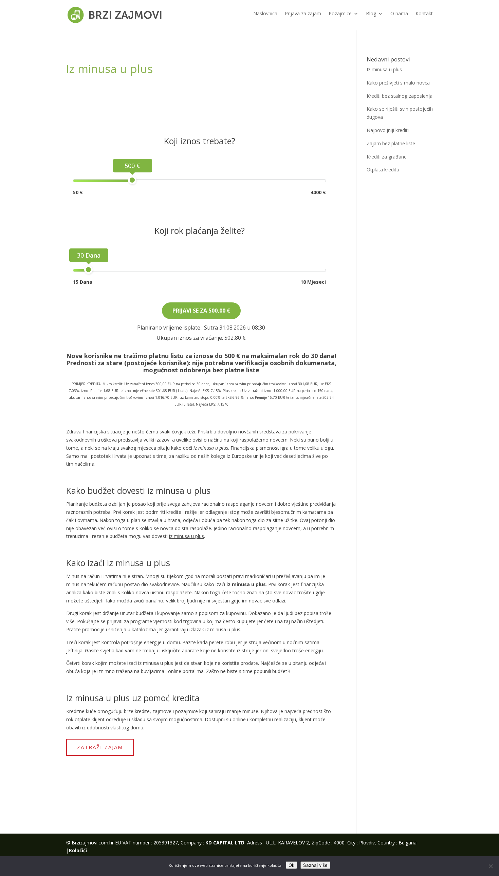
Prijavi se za (201, 310)
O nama (399, 14)
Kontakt (424, 14)
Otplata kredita (383, 169)
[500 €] (132, 180)
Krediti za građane (387, 156)
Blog (371, 14)
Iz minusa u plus (384, 69)
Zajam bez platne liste (391, 143)
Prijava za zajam (303, 14)
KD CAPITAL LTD (224, 842)
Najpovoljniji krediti (388, 130)
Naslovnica (265, 14)
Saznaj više (315, 865)
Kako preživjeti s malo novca (398, 82)
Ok (291, 865)
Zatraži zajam (100, 747)
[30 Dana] (88, 269)
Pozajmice (340, 14)
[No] (490, 866)
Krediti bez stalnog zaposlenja (399, 96)
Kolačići (78, 850)
